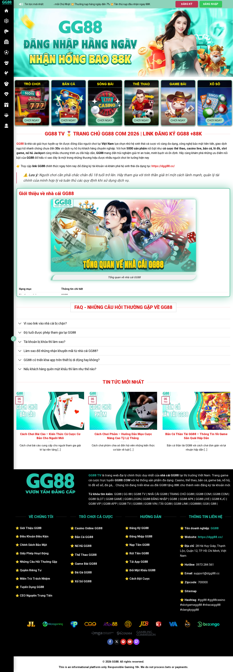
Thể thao (6, 52)
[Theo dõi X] (117, 642)
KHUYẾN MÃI (6, 104)
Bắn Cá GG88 (84, 537)
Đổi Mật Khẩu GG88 (142, 570)
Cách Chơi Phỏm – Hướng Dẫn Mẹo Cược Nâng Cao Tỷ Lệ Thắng (123, 436)
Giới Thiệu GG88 (30, 528)
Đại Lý (6, 115)
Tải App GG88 (138, 561)
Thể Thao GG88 (86, 555)
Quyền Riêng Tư (31, 570)
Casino (6, 21)
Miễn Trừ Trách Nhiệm (35, 578)
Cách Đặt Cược (139, 578)
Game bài (6, 63)
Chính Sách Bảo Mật (33, 545)
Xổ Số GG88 (83, 581)
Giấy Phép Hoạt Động (34, 553)
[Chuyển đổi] (19, 324)
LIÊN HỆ (6, 125)
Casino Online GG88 (88, 528)
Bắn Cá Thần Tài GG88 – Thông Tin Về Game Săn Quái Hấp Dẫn (196, 436)
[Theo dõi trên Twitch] (136, 642)
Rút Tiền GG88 (139, 553)
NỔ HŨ (6, 41)
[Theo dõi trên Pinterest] (123, 642)
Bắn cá (6, 31)
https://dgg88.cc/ (163, 166)
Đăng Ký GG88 (139, 528)
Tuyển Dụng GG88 (32, 587)
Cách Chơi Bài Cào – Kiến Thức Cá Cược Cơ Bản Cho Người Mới (50, 436)
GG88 (6, 10)
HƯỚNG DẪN (6, 94)
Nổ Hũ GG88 (83, 546)
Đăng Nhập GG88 (140, 536)
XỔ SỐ (6, 83)
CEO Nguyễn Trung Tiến (36, 595)
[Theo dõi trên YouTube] (130, 642)
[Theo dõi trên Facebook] (110, 642)
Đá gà (6, 73)
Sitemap (191, 591)
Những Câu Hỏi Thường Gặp (38, 561)
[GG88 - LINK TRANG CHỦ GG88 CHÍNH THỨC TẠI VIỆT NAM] (7, 2)
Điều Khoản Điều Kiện (34, 536)
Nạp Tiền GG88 (139, 545)
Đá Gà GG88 (83, 572)
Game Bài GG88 (86, 563)
